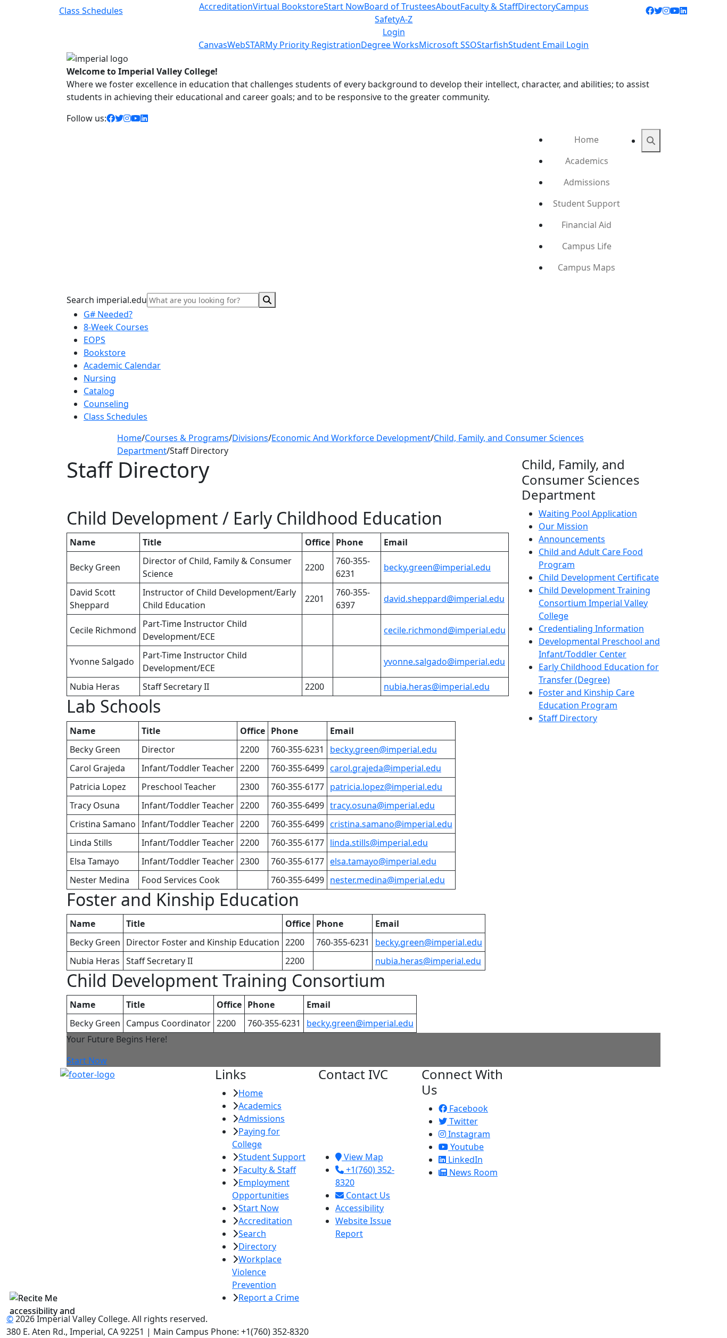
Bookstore (105, 352)
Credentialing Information (591, 628)
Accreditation (226, 6)
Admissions (587, 182)
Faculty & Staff (489, 6)
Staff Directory (568, 718)
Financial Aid (586, 225)
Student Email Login (548, 45)
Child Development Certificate (599, 577)
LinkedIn (464, 1159)
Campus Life (587, 246)
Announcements (572, 539)
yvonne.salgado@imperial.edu (444, 661)
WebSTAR (246, 45)
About (448, 6)
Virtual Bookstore (288, 6)
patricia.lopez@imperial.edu (386, 787)
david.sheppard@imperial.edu (444, 599)
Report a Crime (268, 1297)
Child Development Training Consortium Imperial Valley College (594, 603)
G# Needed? (108, 314)
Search (252, 1233)
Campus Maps (586, 267)
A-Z (406, 19)
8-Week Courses (116, 327)
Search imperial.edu (107, 300)
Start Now (344, 6)
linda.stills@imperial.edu (379, 843)
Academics (586, 161)
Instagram (468, 1134)
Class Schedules (91, 11)
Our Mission (563, 526)
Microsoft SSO (448, 45)
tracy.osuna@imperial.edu (382, 805)
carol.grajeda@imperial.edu (385, 768)
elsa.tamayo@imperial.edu (383, 861)
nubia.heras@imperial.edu (437, 686)
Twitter (462, 1121)
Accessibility (359, 1208)
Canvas (213, 45)
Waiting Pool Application (588, 513)
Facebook (467, 1108)
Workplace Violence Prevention (257, 1272)
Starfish (492, 45)
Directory (537, 6)
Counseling (106, 404)
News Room (472, 1172)
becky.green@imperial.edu (437, 567)
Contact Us (367, 1195)
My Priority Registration (313, 45)
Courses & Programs (187, 438)
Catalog (99, 391)
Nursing (100, 378)
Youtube (466, 1147)
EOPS (94, 340)
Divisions (250, 438)
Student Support (586, 203)
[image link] (131, 1074)
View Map (362, 1157)
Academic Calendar (122, 365)
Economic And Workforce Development (351, 438)
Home (586, 139)
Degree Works (390, 45)
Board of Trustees (400, 6)
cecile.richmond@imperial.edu (445, 630)
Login (394, 32)
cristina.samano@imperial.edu (391, 824)
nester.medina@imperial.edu (387, 880)
